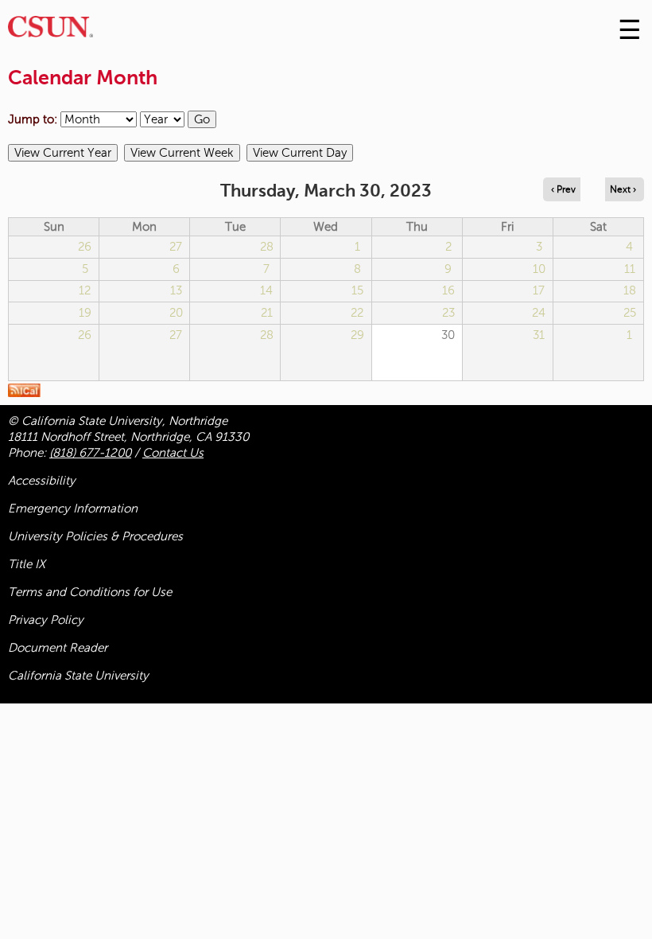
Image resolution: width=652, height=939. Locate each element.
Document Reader (57, 647)
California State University (78, 675)
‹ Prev (563, 189)
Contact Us (173, 452)
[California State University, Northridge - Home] (50, 30)
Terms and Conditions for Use (90, 592)
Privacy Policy (45, 620)
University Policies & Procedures (95, 536)
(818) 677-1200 (90, 452)
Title (26, 564)
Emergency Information (73, 508)
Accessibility (42, 480)
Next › (623, 189)
